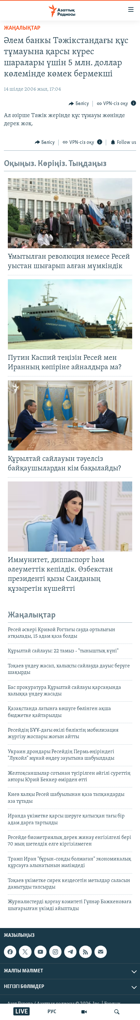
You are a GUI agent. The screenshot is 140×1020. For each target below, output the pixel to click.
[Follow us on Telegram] (70, 952)
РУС (52, 1011)
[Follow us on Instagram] (55, 952)
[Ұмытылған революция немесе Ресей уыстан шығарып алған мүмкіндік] (70, 213)
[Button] (79, 103)
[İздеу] (117, 1012)
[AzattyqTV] (84, 1012)
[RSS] (85, 952)
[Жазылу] (100, 952)
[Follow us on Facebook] (10, 952)
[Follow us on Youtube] (40, 952)
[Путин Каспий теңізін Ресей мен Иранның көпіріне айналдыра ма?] (70, 314)
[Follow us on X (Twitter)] (25, 952)
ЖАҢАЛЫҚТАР (22, 28)
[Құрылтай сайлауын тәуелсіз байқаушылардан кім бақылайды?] (70, 415)
